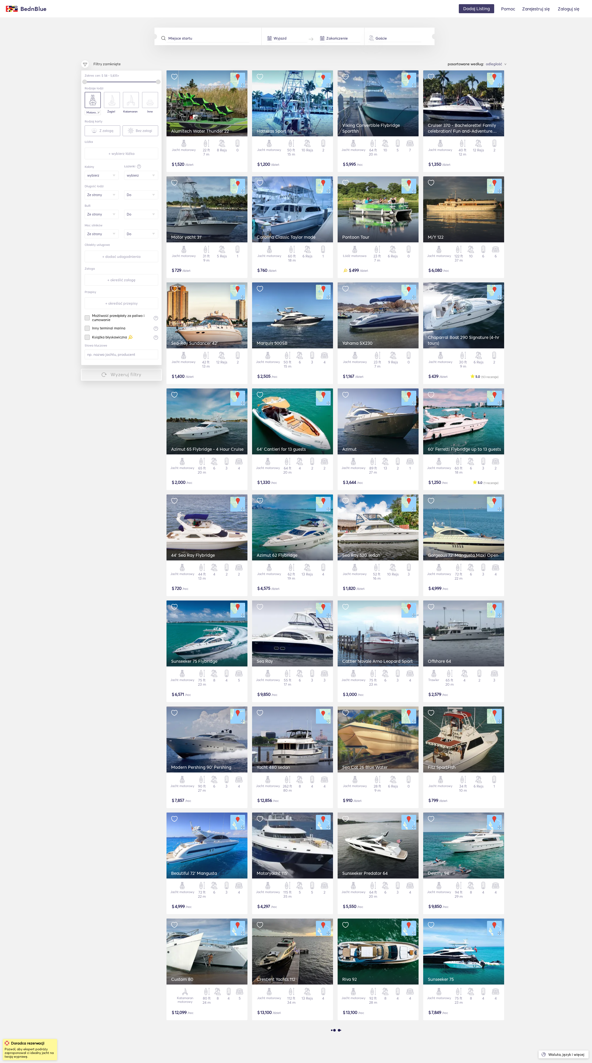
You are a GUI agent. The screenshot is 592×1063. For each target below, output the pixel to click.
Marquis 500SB (272, 343)
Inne (150, 111)
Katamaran (130, 111)
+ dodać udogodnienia (121, 256)
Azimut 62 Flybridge (277, 555)
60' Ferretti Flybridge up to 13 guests (464, 449)
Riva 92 (349, 979)
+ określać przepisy (121, 303)
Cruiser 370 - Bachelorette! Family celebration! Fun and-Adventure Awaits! (462, 131)
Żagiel (111, 111)
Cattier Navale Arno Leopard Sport (377, 661)
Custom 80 (182, 979)
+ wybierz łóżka (121, 153)
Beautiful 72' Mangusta (194, 873)
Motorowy (92, 112)
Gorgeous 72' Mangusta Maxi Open (463, 555)
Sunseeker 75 (441, 979)
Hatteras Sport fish (275, 131)
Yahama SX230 (357, 343)
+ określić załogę (121, 280)
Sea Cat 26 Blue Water (365, 767)
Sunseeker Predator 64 (365, 873)
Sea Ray (265, 661)
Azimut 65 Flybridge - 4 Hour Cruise (207, 449)
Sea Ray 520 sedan (361, 555)
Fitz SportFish (442, 767)
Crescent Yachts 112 (276, 979)
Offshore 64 (439, 661)
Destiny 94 (438, 873)
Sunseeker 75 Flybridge (194, 661)
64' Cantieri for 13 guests (281, 449)
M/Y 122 (436, 237)
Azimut (349, 449)
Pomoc (508, 9)
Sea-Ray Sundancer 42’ (194, 343)
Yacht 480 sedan (273, 767)
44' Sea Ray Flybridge (193, 555)
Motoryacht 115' (272, 873)
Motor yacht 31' (186, 237)
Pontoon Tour (355, 237)
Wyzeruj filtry (126, 374)
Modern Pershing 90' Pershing (201, 767)
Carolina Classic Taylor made (286, 237)
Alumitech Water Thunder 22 (200, 131)
